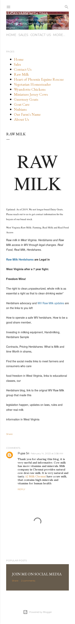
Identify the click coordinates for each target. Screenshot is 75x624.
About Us (21, 119)
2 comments (28, 580)
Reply (21, 489)
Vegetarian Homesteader (32, 84)
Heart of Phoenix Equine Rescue (39, 79)
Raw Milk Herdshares (20, 259)
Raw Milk (21, 74)
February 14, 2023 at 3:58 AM (47, 453)
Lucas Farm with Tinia (27, 13)
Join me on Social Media (37, 573)
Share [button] (9, 434)
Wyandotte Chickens (30, 89)
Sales (23, 35)
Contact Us (40, 35)
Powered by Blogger (40, 612)
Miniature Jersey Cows (31, 94)
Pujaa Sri (23, 453)
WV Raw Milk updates (51, 303)
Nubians (20, 109)
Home (11, 35)
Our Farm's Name (27, 114)
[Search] (66, 6)
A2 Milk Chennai (35, 476)
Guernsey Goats (26, 99)
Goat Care (21, 104)
